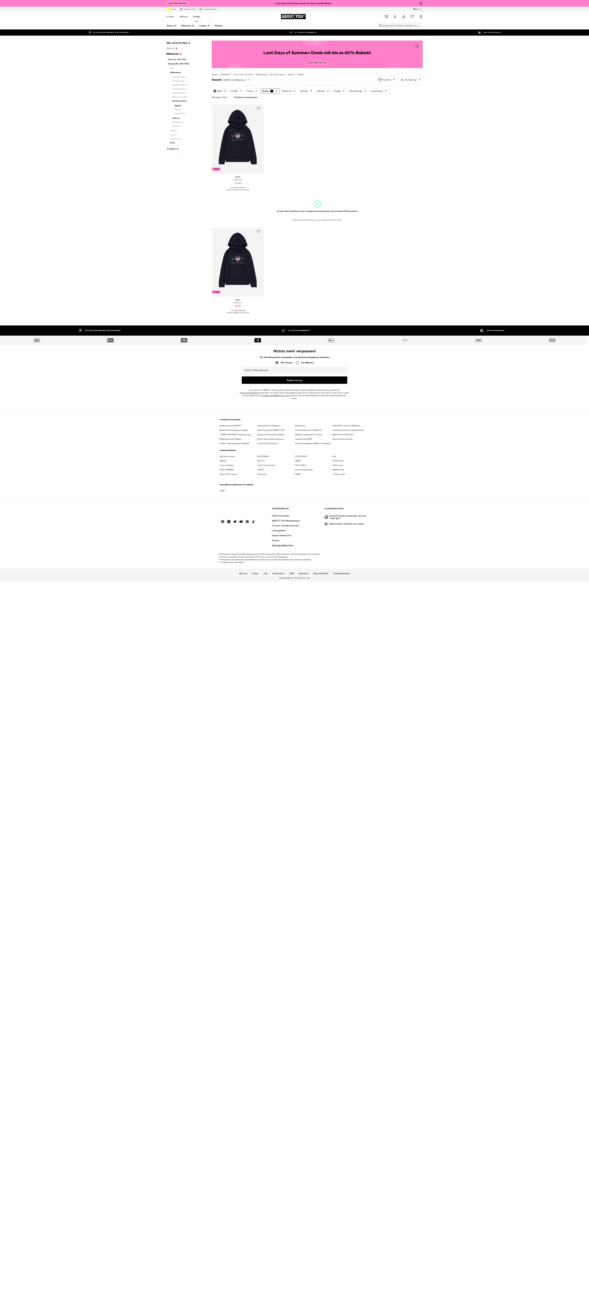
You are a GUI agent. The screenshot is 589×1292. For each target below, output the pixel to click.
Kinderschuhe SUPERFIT (231, 426)
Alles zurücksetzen (247, 97)
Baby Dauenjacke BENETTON (270, 430)
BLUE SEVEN (263, 456)
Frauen (170, 16)
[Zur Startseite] (236, 510)
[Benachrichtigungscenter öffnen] (404, 16)
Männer (183, 16)
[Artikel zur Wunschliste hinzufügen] (258, 108)
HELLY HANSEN (227, 470)
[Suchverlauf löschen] (420, 25)
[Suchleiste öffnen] (379, 25)
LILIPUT (260, 470)
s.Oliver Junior (339, 474)
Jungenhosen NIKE (303, 439)
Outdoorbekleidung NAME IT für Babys (313, 443)
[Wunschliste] (412, 16)
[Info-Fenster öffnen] (421, 3)
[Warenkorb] (421, 16)
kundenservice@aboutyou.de (275, 396)
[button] (387, 79)
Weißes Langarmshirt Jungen (308, 435)
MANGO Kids (338, 470)
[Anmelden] (395, 16)
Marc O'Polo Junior (228, 474)
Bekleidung (261, 74)
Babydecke (300, 426)
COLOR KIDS (300, 456)
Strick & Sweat (277, 74)
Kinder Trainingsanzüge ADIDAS (234, 443)
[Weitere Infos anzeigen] (237, 192)
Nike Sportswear (227, 456)
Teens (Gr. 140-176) (243, 74)
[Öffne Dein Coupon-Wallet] (386, 16)
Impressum (304, 573)
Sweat (291, 74)
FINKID (298, 461)
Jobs (265, 573)
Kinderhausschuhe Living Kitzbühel (348, 430)
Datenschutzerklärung (250, 393)
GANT (301, 74)
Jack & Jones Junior (266, 465)
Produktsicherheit (341, 573)
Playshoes (262, 474)
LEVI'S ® (261, 461)
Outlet (173, 9)
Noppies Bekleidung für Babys (271, 435)
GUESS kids (338, 461)
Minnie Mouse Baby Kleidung (270, 439)
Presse (255, 573)
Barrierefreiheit (321, 573)
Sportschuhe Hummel (342, 439)
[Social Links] (223, 522)
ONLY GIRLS (300, 465)
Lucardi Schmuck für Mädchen (308, 430)
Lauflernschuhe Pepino (267, 443)
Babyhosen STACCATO (343, 435)
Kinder (196, 16)
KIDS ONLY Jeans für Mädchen (346, 426)
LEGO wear (338, 465)
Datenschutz (279, 573)
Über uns (243, 573)
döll (334, 456)
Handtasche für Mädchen (269, 426)
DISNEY (223, 461)
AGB (292, 573)
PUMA (298, 474)
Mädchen (225, 74)
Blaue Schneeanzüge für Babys (234, 430)
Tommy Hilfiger (227, 465)
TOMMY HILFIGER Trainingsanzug (235, 435)
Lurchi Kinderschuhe (304, 470)
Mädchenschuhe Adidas (230, 439)
